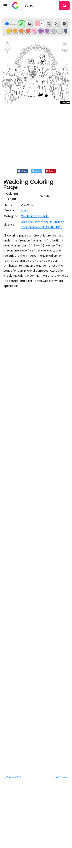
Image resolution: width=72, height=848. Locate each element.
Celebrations (30, 216)
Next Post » (61, 777)
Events (44, 216)
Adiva (24, 210)
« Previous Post (13, 777)
